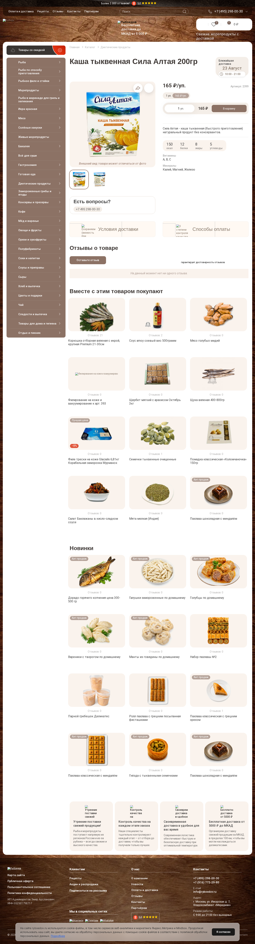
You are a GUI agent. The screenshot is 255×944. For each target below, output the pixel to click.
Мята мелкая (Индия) (144, 518)
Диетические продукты (34, 183)
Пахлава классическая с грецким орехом (213, 718)
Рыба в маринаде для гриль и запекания (39, 99)
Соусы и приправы (31, 267)
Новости (137, 884)
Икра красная (27, 109)
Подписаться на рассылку (88, 890)
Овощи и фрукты (29, 230)
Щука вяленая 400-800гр (207, 400)
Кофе (21, 211)
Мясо (22, 118)
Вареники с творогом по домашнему (94, 657)
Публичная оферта (20, 881)
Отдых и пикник (29, 333)
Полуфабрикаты (29, 249)
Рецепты (43, 11)
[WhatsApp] (106, 920)
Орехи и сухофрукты (32, 239)
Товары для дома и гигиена (37, 323)
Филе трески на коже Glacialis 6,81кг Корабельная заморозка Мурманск (93, 461)
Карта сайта (16, 875)
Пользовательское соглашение (28, 887)
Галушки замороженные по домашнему (157, 597)
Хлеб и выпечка (29, 286)
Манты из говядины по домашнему (154, 657)
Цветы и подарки (30, 295)
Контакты (73, 11)
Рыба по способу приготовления (30, 71)
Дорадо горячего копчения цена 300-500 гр (94, 599)
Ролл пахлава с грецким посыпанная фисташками (155, 718)
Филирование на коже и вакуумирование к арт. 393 (87, 401)
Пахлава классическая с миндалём (92, 775)
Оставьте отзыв (88, 260)
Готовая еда (26, 174)
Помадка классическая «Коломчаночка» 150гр (218, 461)
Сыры (22, 277)
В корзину (229, 108)
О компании (139, 878)
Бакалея (24, 146)
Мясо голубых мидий (205, 340)
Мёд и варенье (28, 221)
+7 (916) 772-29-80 (206, 882)
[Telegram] (91, 920)
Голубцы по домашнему (207, 597)
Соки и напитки (29, 258)
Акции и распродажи (83, 884)
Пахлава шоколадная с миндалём (213, 518)
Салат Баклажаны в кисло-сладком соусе (93, 520)
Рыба (22, 62)
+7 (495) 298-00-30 (228, 11)
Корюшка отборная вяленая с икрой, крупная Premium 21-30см (94, 342)
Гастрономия (27, 165)
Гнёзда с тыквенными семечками (153, 775)
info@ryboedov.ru (205, 891)
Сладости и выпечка (32, 314)
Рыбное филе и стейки (33, 81)
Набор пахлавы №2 (203, 657)
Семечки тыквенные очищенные (152, 459)
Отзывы (58, 11)
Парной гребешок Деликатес (88, 716)
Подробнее (58, 935)
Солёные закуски (30, 127)
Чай (21, 305)
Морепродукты (28, 90)
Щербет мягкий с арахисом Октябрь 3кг (155, 401)
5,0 (140, 917)
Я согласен (223, 931)
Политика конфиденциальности (29, 893)
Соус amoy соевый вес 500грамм (152, 340)
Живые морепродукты (33, 137)
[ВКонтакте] (76, 920)
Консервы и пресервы (33, 202)
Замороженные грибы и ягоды (34, 193)
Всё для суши (27, 155)
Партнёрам (91, 11)
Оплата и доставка (21, 11)
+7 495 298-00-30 (88, 209)
